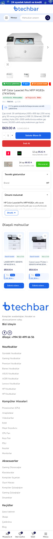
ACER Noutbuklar (10, 378)
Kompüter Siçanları (11, 477)
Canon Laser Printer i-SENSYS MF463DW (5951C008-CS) (38, 264)
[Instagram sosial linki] (10, 333)
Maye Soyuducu (9, 428)
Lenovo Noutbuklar (11, 383)
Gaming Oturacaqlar (11, 467)
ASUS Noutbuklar (10, 373)
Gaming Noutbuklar (11, 358)
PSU (4, 443)
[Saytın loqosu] (26, 8)
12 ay (12, 275)
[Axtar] (47, 17)
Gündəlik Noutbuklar (11, 353)
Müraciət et (43, 164)
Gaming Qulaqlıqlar (11, 492)
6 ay (7, 275)
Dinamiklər (7, 497)
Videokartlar (8, 418)
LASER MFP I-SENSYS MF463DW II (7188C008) (13, 264)
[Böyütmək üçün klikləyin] (7, 64)
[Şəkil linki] (26, 307)
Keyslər (5, 448)
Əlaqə (5, 516)
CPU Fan (6, 433)
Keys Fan (6, 438)
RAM (4, 423)
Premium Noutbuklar (11, 363)
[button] (14, 285)
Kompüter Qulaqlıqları (12, 487)
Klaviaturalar (8, 472)
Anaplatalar (7, 413)
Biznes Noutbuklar (10, 368)
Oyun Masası (8, 482)
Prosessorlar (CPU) (11, 408)
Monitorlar (7, 453)
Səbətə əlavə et (33, 135)
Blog (4, 527)
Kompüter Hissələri (14, 401)
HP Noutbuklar (9, 388)
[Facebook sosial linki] (4, 333)
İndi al (26, 143)
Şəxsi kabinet (8, 511)
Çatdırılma (7, 522)
